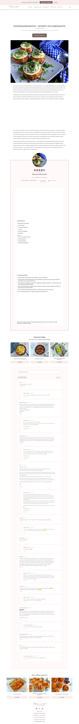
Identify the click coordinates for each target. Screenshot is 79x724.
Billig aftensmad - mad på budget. (42, 30)
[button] (35, 170)
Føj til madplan (43, 181)
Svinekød (56, 30)
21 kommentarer (39, 28)
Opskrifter (36, 7)
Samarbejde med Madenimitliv (39, 719)
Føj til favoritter (53, 180)
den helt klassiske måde (43, 89)
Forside (30, 7)
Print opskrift (26, 180)
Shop (58, 7)
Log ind (55, 2)
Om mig (52, 7)
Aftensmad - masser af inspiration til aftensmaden (28, 30)
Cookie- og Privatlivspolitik (39, 717)
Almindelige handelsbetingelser (39, 713)
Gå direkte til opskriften (39, 35)
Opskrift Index (39, 711)
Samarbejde (46, 7)
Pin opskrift (33, 180)
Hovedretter (49, 30)
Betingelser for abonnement (39, 715)
